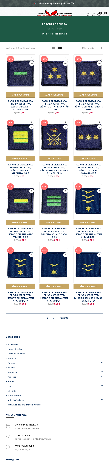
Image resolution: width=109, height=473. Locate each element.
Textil (10, 386)
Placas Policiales (15, 395)
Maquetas (12, 372)
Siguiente (64, 318)
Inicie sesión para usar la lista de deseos (31, 58)
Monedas (12, 358)
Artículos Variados (16, 400)
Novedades (13, 344)
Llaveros (11, 367)
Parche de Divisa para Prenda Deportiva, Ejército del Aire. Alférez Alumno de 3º (54, 296)
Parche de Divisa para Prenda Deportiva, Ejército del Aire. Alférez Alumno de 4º (20, 296)
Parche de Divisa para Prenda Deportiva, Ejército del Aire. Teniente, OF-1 (88, 105)
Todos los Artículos (16, 353)
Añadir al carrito (20, 95)
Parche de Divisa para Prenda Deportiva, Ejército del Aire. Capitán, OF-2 (54, 105)
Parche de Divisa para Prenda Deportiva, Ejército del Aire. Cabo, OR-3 (54, 232)
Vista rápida (31, 63)
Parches (11, 363)
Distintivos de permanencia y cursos (24, 404)
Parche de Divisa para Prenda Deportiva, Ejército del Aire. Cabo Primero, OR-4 (20, 232)
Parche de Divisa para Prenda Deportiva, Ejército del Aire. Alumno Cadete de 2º (88, 296)
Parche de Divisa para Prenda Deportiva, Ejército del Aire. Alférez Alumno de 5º (88, 232)
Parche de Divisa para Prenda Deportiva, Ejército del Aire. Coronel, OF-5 (88, 169)
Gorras (11, 381)
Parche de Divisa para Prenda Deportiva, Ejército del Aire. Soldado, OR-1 (20, 105)
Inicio (44, 34)
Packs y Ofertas (15, 349)
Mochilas (12, 391)
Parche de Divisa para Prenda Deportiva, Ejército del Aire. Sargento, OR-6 (20, 169)
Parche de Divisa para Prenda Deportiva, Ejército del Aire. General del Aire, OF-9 (54, 169)
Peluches (12, 377)
